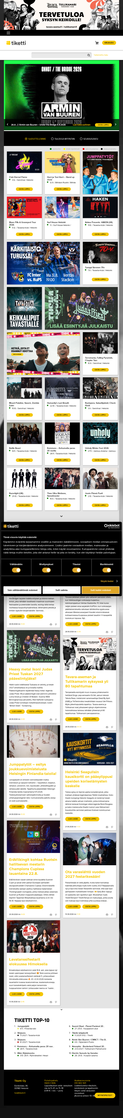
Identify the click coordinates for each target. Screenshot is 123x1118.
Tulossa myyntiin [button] (64, 139)
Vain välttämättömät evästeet (23, 590)
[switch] (46, 570)
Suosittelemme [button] (37, 139)
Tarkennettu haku (101, 55)
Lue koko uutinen (81, 124)
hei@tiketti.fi (19, 1093)
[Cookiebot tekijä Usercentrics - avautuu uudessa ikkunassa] (106, 526)
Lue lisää (17, 616)
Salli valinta (62, 590)
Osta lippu (34, 616)
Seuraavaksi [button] (90, 139)
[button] (7, 124)
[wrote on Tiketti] (33, 646)
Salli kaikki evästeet (100, 590)
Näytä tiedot (107, 581)
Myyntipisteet (105, 1095)
